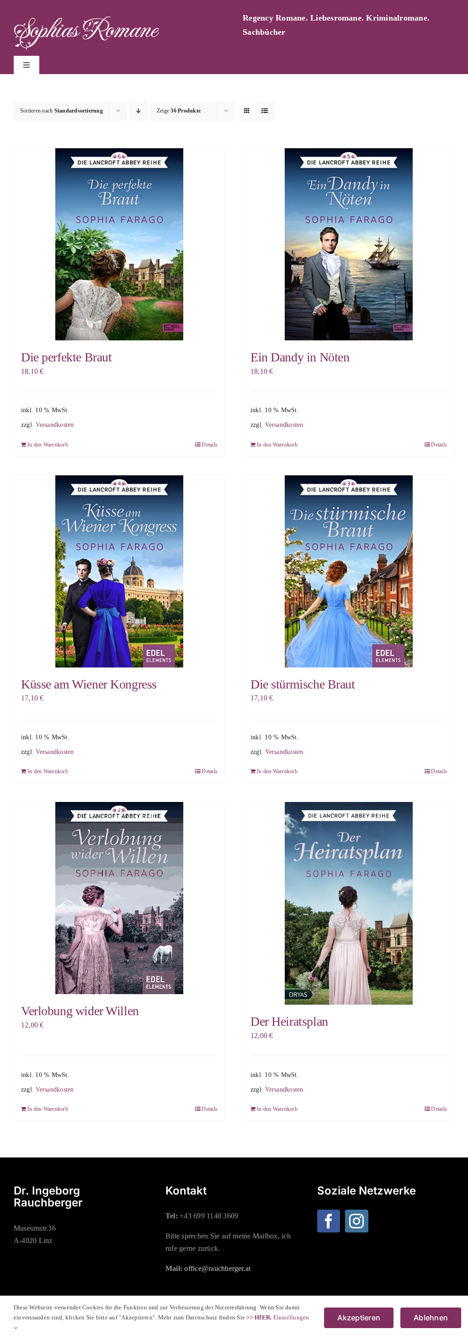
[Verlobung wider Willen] (119, 898)
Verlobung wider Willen (80, 1011)
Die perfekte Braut (66, 357)
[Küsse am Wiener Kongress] (119, 571)
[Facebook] (328, 1221)
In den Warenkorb (47, 444)
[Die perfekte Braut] (119, 244)
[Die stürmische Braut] (349, 571)
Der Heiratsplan (289, 1021)
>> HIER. (258, 1317)
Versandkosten (55, 424)
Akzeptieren (358, 1317)
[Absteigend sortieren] (139, 111)
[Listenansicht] (265, 111)
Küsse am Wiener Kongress (89, 684)
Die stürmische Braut (302, 684)
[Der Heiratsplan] (349, 903)
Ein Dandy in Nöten (299, 357)
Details (210, 444)
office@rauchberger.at (217, 1268)
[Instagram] (356, 1221)
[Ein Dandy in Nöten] (349, 244)
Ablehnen (431, 1317)
